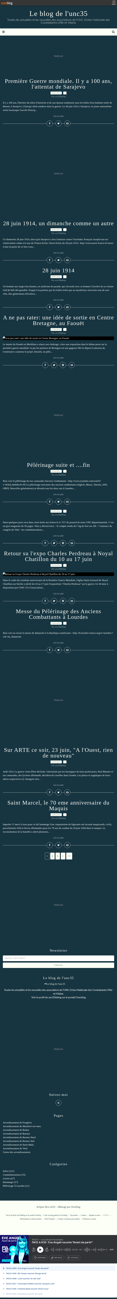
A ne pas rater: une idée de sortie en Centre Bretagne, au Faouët (58, 320)
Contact (83, 1215)
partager (58, 1257)
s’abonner (42, 1257)
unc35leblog (54, 997)
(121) (8, 1171)
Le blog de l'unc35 (58, 13)
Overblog (75, 1207)
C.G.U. (106, 1215)
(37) (10, 1182)
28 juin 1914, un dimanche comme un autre (58, 223)
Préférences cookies (89, 1219)
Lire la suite (58, 116)
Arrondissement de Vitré (15, 1148)
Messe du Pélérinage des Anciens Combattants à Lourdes (58, 614)
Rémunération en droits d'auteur (31, 1219)
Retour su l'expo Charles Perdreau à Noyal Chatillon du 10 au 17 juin (58, 556)
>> (69, 856)
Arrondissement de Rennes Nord (19, 1137)
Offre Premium (50, 1219)
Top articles (74, 1215)
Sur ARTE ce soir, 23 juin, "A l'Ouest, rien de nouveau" (58, 753)
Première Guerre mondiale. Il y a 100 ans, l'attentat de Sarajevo (58, 84)
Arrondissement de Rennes (16, 1133)
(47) (9, 1178)
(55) (14, 1174)
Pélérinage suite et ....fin (58, 465)
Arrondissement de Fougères (17, 1122)
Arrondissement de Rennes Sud (18, 1141)
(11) (16, 1186)
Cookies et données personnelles (69, 1219)
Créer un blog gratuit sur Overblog (55, 1215)
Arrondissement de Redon (16, 1130)
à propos (74, 1257)
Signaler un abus (95, 1215)
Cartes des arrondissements (16, 1152)
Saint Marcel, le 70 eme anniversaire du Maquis (58, 805)
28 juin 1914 (58, 270)
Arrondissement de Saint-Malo (18, 1144)
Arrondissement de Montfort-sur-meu (22, 1126)
